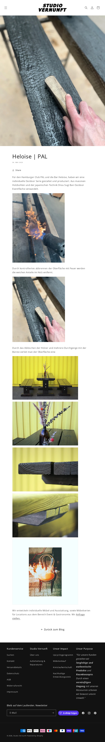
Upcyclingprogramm (63, 655)
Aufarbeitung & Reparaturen (37, 663)
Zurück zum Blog (54, 629)
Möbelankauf (59, 661)
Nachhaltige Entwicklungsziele (62, 675)
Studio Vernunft (19, 736)
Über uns (34, 655)
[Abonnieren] (53, 713)
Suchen (10, 655)
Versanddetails (14, 667)
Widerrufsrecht (14, 685)
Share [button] (18, 170)
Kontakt (10, 661)
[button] (6, 8)
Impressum (12, 691)
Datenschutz (13, 673)
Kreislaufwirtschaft (62, 667)
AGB (9, 679)
